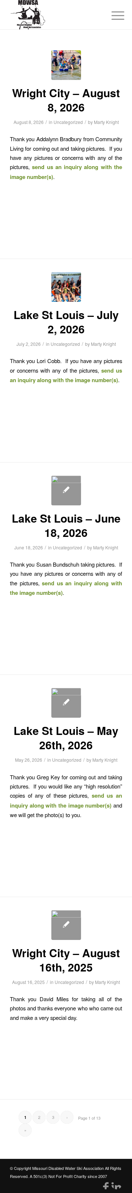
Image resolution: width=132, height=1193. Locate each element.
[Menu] (112, 15)
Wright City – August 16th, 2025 (66, 960)
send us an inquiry (57, 167)
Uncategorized (68, 122)
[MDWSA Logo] (55, 14)
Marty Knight (106, 122)
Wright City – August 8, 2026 (66, 100)
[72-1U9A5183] (66, 703)
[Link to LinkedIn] (116, 1183)
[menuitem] (112, 15)
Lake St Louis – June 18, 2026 (66, 525)
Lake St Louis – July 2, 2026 (66, 322)
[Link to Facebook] (105, 1183)
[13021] (66, 287)
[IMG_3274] (66, 490)
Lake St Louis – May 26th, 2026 (66, 737)
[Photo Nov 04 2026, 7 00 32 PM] (66, 65)
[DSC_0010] (66, 925)
